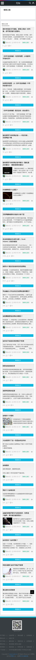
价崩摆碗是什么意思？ (10, 189)
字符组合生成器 (26, 650)
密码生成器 (18, 644)
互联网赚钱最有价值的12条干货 (13, 214)
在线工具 (11, 638)
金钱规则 (6, 465)
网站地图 (20, 635)
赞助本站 (2, 644)
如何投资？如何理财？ (10, 540)
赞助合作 (2, 638)
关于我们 (2, 635)
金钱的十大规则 (8, 415)
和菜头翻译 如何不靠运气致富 (13, 565)
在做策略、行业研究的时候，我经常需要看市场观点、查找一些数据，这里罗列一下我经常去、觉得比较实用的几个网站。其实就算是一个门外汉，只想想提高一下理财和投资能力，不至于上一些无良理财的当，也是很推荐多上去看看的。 (17, 274)
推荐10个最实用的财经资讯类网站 (14, 266)
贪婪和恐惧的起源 (9, 391)
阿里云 (13, 656)
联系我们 (2, 647)
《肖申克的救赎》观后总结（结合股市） (16, 110)
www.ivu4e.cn (13, 654)
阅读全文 (18, 50)
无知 (18, 3)
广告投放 (2, 650)
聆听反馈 (20, 647)
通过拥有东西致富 (9, 590)
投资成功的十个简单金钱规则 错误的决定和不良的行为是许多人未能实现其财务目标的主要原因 (23, 421)
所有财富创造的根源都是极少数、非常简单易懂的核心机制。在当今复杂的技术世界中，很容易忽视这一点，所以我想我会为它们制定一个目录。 (17, 371)
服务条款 (11, 641)
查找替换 (11, 644)
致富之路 (26, 42)
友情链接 (29, 635)
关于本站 (2, 641)
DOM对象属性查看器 (15, 650)
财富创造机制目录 (9, 366)
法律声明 (11, 635)
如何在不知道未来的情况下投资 (13, 341)
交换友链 (29, 647)
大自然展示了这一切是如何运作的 (14, 440)
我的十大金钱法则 (9, 490)
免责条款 (11, 647)
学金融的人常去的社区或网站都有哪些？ (16, 291)
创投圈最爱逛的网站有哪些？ (13, 316)
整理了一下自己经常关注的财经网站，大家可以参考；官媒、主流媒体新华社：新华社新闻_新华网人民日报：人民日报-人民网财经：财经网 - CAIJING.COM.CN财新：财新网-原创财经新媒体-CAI (18, 299)
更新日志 (20, 641)
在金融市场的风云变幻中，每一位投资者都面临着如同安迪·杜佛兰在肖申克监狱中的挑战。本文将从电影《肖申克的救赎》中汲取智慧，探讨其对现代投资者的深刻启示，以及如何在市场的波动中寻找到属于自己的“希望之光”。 (18, 66)
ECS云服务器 (24, 656)
